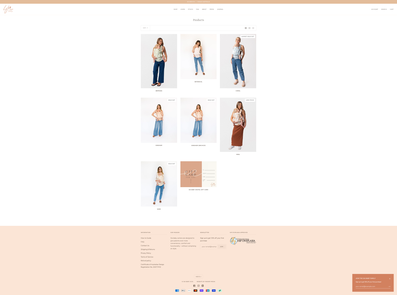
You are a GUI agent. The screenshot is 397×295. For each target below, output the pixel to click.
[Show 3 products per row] (249, 28)
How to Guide (146, 238)
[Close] (391, 277)
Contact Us (145, 246)
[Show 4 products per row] (253, 28)
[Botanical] (198, 56)
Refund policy (146, 261)
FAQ (142, 242)
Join (221, 246)
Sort (144, 28)
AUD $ (198, 276)
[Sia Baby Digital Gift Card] (198, 174)
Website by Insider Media (206, 281)
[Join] (387, 286)
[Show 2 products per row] (246, 28)
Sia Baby (186, 281)
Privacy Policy (146, 253)
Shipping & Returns (148, 249)
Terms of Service (147, 257)
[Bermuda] (159, 61)
